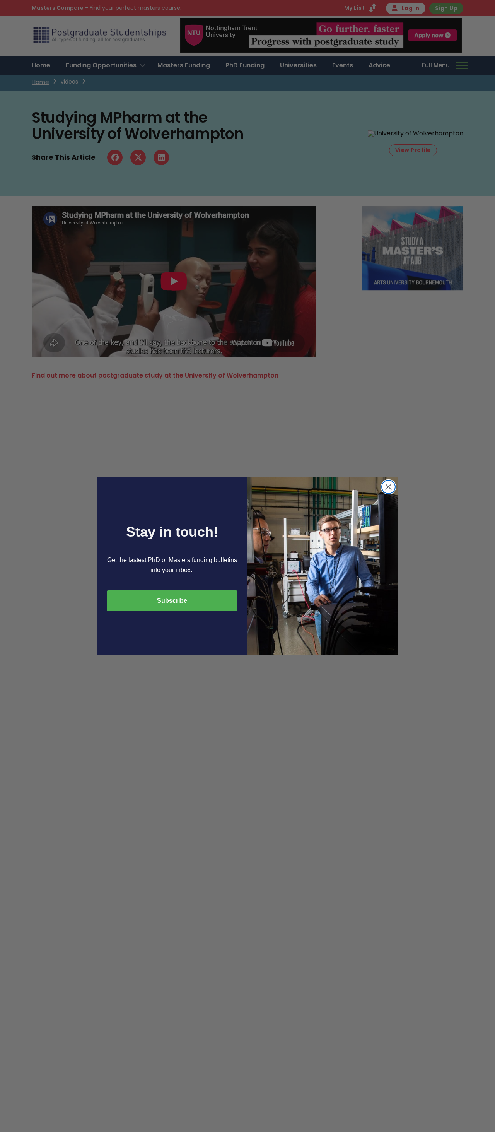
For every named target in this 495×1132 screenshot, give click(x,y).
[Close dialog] (388, 487)
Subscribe (172, 600)
